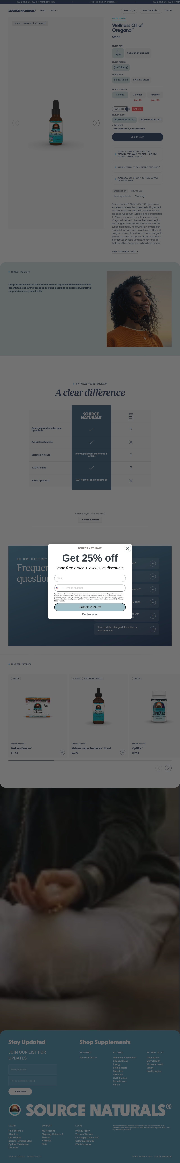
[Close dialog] (127, 548)
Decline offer (90, 614)
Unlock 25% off (90, 607)
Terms (62, 600)
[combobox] (59, 588)
